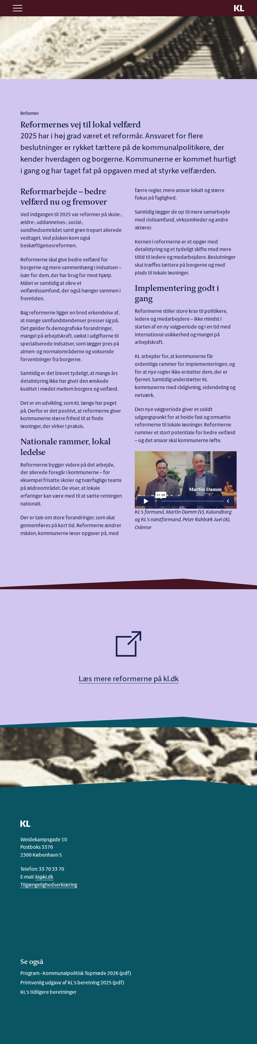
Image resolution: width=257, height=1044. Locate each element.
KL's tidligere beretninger (48, 992)
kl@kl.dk (44, 877)
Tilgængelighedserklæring (48, 885)
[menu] (18, 8)
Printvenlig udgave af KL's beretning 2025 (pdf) (72, 983)
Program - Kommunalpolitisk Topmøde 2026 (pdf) (75, 973)
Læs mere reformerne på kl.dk (129, 679)
